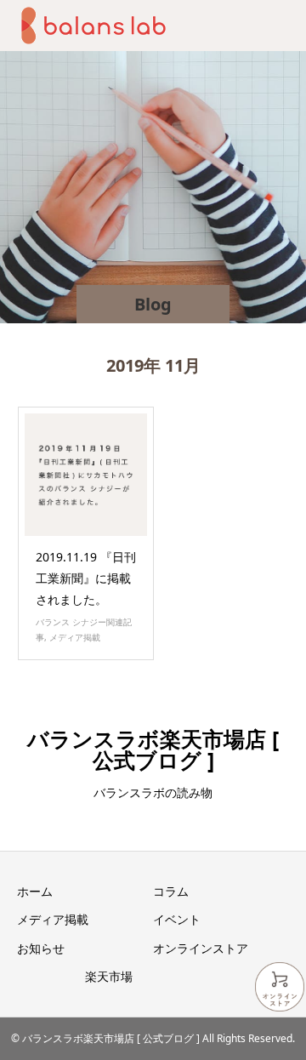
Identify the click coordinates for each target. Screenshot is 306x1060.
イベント (177, 919)
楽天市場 (109, 976)
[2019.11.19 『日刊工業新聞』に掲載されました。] (86, 475)
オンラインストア (200, 948)
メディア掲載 (74, 637)
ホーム (35, 891)
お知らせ (41, 948)
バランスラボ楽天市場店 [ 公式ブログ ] (153, 749)
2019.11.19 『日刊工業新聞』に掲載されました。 (86, 578)
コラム (171, 891)
